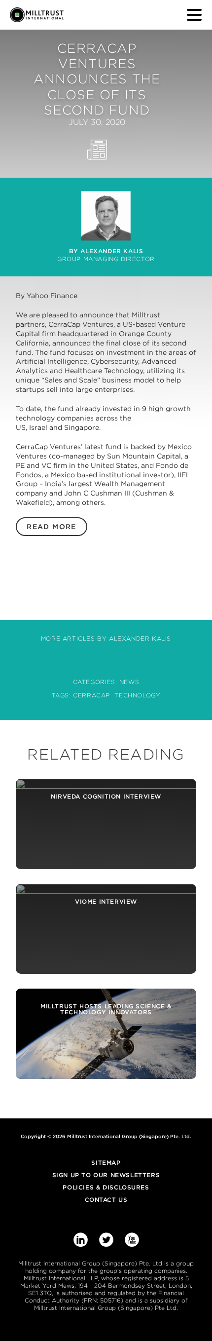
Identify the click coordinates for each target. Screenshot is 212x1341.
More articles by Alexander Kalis (106, 638)
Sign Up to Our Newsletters (106, 1175)
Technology (137, 695)
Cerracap (91, 695)
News (129, 682)
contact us (106, 1199)
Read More (51, 527)
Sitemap (105, 1162)
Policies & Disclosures (106, 1187)
